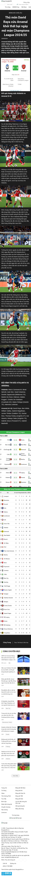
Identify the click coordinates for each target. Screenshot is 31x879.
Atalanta (8, 758)
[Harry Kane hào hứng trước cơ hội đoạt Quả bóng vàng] (24, 766)
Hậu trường (4, 809)
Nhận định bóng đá (6, 804)
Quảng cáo (13, 863)
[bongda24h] (2, 7)
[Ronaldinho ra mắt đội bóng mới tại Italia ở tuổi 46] (24, 693)
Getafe (7, 734)
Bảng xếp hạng (20, 808)
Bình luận (4, 801)
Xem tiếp (15, 775)
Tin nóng (7, 7)
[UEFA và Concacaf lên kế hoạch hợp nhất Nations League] (24, 658)
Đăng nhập (27, 2)
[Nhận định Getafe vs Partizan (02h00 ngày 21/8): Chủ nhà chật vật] (24, 730)
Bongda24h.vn (20, 869)
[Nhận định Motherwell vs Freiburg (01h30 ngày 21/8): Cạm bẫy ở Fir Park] (24, 742)
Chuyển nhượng (5, 807)
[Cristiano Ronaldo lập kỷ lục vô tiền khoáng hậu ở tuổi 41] (24, 671)
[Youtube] (24, 859)
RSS (2, 860)
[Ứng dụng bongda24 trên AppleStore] (19, 818)
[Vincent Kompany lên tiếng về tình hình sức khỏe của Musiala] (24, 682)
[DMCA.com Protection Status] (6, 875)
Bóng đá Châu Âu (15, 13)
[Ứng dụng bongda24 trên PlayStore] (12, 818)
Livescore (4, 812)
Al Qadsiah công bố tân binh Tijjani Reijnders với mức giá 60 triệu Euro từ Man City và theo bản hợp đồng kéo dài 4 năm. (8, 705)
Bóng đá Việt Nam (20, 788)
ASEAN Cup (15, 7)
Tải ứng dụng (15, 815)
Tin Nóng (3, 790)
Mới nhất (9, 4)
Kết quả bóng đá (20, 806)
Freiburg (8, 746)
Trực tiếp (3, 798)
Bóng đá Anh (19, 790)
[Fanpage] (17, 859)
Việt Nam (24, 7)
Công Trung (7, 642)
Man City (8, 708)
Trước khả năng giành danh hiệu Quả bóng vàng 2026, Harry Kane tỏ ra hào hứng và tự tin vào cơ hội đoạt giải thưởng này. (9, 767)
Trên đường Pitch (23, 4)
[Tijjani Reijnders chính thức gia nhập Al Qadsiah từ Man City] (24, 704)
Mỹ (9, 663)
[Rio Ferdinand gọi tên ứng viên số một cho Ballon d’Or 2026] (24, 716)
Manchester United (7, 722)
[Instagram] (21, 859)
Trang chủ (4, 788)
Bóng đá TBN (19, 796)
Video (2, 793)
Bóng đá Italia (19, 798)
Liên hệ (5, 863)
